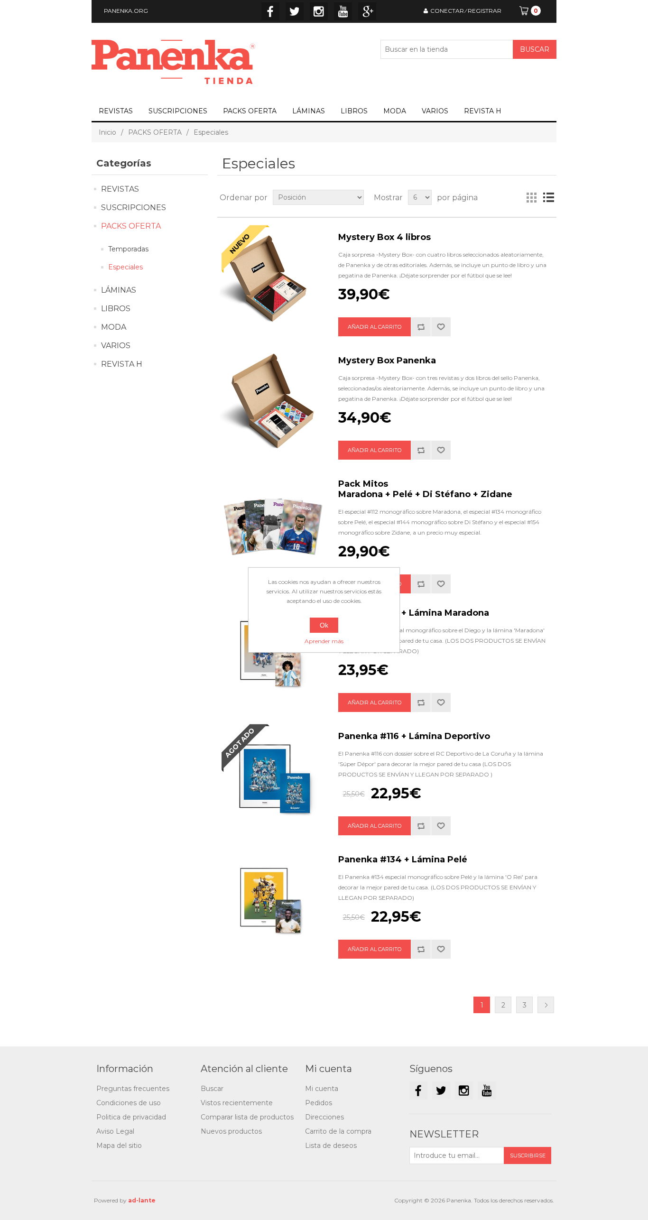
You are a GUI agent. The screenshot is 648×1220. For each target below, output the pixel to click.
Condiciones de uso (128, 1103)
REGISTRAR (484, 10)
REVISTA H (482, 111)
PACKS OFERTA (250, 111)
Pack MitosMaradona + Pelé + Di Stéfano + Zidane (425, 489)
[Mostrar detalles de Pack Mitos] (272, 526)
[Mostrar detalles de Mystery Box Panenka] (272, 403)
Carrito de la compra (338, 1131)
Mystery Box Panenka (387, 360)
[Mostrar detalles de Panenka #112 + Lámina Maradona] (272, 655)
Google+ (367, 11)
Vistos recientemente (237, 1103)
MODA (394, 111)
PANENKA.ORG (126, 10)
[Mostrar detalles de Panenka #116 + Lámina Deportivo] (272, 778)
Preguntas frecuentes (132, 1088)
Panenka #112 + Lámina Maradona (413, 613)
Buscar (212, 1088)
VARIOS (435, 111)
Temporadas (128, 249)
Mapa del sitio (119, 1145)
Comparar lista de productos (247, 1117)
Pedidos (318, 1103)
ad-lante (142, 1200)
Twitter (295, 11)
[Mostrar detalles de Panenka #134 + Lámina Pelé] (272, 902)
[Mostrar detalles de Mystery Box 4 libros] (272, 279)
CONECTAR (447, 10)
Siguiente (545, 1005)
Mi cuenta (321, 1088)
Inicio (107, 132)
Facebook (270, 11)
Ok (324, 625)
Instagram (319, 11)
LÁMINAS (308, 111)
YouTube (343, 11)
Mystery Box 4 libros (384, 237)
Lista (548, 197)
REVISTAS (116, 111)
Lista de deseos (331, 1145)
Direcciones (324, 1117)
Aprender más (324, 641)
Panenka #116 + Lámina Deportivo (414, 736)
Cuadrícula (531, 197)
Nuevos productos (231, 1131)
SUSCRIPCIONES (177, 111)
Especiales (125, 267)
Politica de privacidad (131, 1117)
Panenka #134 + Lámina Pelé (402, 859)
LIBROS (354, 111)
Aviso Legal (115, 1131)
